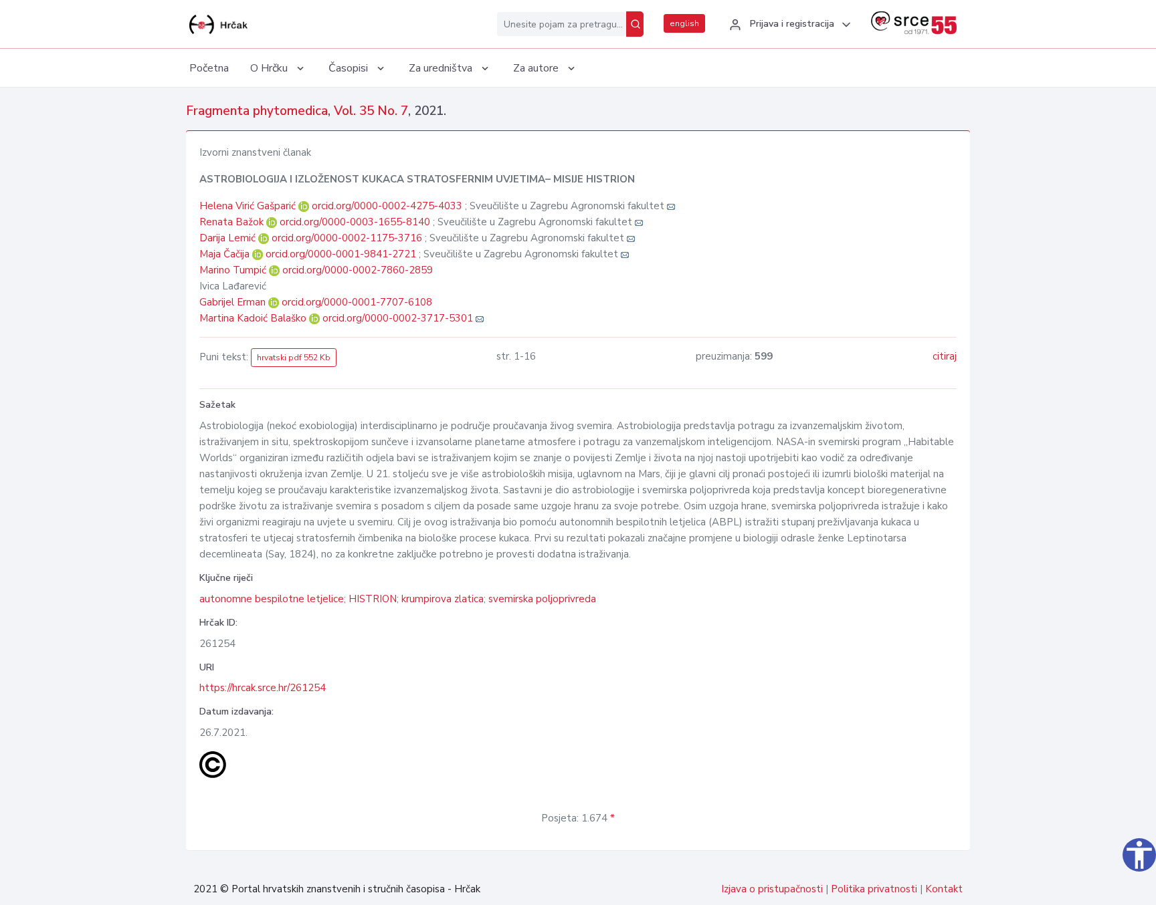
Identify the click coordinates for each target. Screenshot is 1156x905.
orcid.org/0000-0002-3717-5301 (397, 318)
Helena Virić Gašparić (248, 206)
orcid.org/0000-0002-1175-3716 (347, 238)
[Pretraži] (635, 24)
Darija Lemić (228, 238)
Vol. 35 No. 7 (371, 111)
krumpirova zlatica (442, 599)
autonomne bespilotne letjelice (271, 599)
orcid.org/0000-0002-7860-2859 (357, 270)
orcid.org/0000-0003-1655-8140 (355, 222)
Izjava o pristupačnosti (772, 889)
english (684, 23)
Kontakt (944, 889)
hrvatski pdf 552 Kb (293, 357)
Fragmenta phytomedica (257, 111)
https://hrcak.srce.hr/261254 (262, 687)
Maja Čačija (225, 254)
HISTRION (373, 599)
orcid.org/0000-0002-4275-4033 (387, 206)
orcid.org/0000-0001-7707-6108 (357, 302)
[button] (788, 25)
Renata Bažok (232, 222)
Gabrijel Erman (233, 302)
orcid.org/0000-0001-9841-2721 (341, 254)
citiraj (945, 356)
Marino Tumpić (234, 270)
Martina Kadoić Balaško (254, 318)
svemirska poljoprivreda (542, 599)
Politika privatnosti (874, 889)
